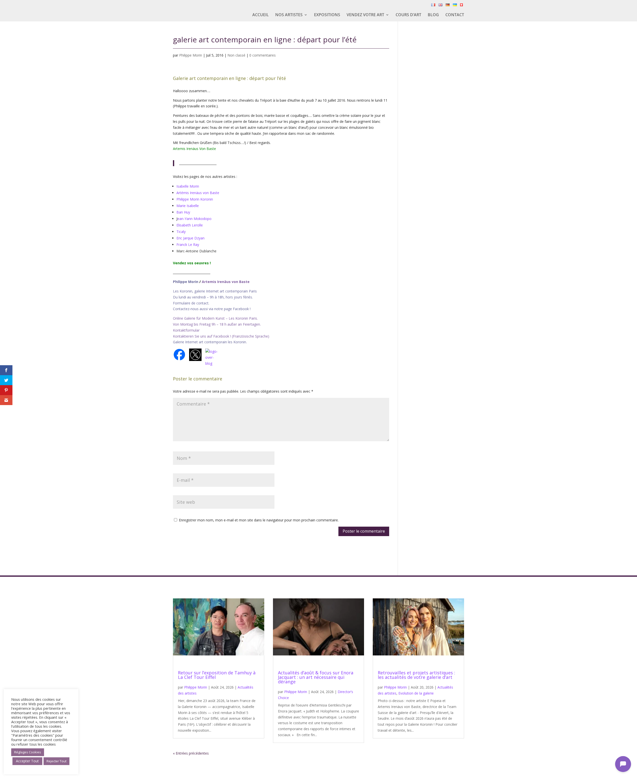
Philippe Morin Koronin (194, 199)
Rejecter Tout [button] (56, 761)
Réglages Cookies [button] (27, 752)
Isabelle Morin (187, 186)
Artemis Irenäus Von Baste (194, 148)
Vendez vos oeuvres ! (192, 263)
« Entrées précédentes (191, 753)
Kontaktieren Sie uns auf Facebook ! (202, 336)
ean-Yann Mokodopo (194, 218)
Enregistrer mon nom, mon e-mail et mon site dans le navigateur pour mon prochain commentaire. (259, 520)
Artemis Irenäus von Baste (226, 281)
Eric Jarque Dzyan (190, 238)
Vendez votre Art (365, 15)
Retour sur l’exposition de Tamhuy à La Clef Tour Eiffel (217, 675)
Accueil (260, 15)
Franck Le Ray (187, 244)
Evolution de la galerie (416, 693)
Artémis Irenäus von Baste (197, 192)
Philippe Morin (190, 55)
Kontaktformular (186, 330)
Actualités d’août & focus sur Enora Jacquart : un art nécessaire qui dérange (315, 677)
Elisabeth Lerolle (189, 225)
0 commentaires (262, 55)
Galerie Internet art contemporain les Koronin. (210, 342)
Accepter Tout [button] (27, 761)
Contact (454, 15)
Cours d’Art (408, 15)
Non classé (236, 55)
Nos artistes (289, 15)
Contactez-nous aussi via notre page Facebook (211, 308)
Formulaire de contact (191, 303)
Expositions (327, 15)
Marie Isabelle (187, 205)
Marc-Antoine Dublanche (196, 251)
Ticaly (181, 231)
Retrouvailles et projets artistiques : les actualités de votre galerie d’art (416, 675)
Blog (433, 15)
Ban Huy (183, 212)
